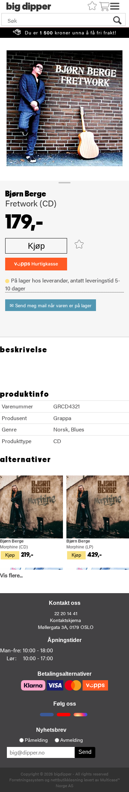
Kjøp (36, 245)
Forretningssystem (26, 780)
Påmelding (36, 740)
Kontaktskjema (65, 620)
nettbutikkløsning (67, 780)
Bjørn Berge (25, 194)
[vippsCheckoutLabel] (36, 264)
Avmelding (71, 740)
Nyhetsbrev (51, 730)
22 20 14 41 (65, 613)
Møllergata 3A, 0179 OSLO (66, 626)
